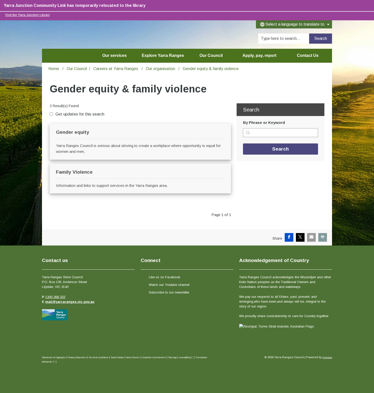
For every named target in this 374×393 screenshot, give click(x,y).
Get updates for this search (79, 114)
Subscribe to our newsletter (169, 292)
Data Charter (133, 357)
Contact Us (308, 55)
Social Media (117, 357)
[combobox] (294, 24)
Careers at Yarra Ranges (116, 69)
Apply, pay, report (259, 55)
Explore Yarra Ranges (163, 55)
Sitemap (172, 357)
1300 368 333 (55, 297)
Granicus (327, 357)
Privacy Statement (77, 357)
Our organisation (161, 69)
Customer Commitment (154, 357)
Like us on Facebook (164, 277)
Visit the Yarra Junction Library (27, 15)
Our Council (211, 55)
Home (53, 69)
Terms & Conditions (98, 357)
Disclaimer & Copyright (53, 357)
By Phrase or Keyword (264, 122)
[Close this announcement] (368, 5)
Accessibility (185, 357)
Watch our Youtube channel (169, 285)
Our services (114, 55)
